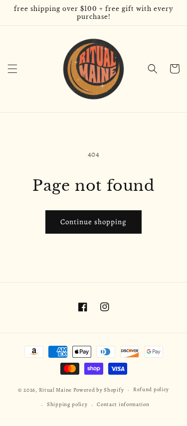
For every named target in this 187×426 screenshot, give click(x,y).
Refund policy (151, 389)
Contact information (123, 404)
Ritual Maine (55, 390)
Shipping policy (67, 404)
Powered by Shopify (98, 390)
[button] (12, 69)
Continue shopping (93, 222)
